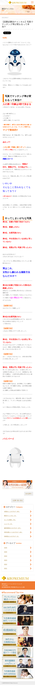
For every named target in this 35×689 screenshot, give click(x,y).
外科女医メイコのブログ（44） (13, 532)
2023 (5, 560)
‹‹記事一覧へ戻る (18, 500)
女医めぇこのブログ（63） (12, 511)
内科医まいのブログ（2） (11, 536)
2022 (5, 564)
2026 (5, 547)
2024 (5, 556)
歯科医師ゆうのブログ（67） (12, 528)
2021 (5, 568)
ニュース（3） (8, 524)
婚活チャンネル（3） (10, 515)
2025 (5, 552)
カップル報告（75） (10, 520)
